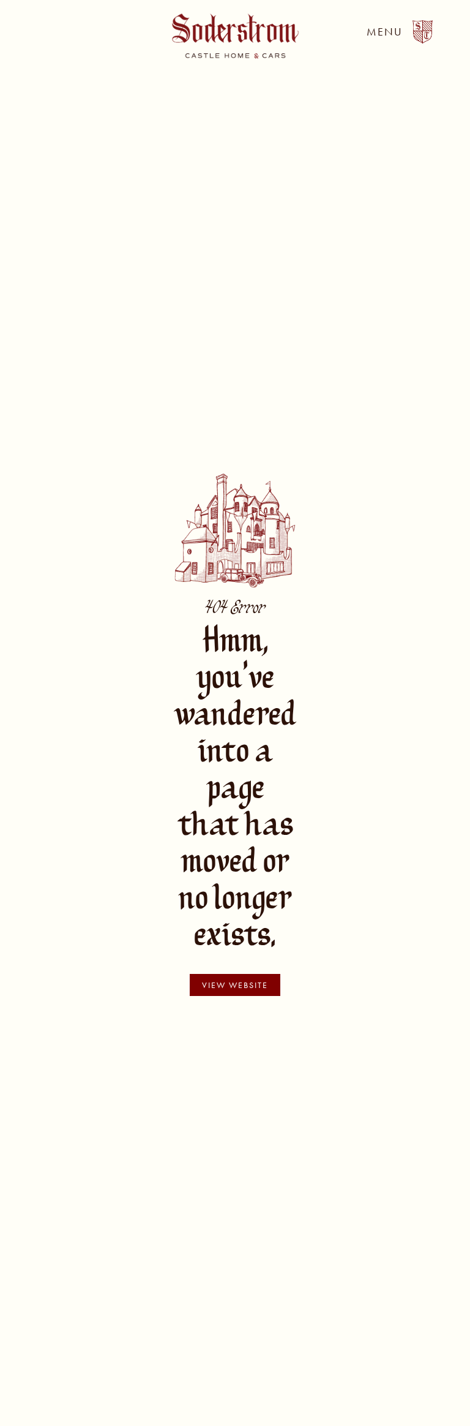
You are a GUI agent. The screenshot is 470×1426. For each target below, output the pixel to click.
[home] (235, 36)
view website (235, 984)
